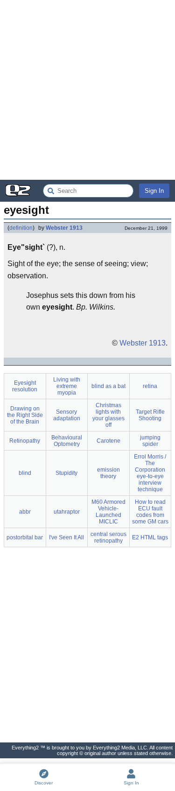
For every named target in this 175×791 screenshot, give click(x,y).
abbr (25, 511)
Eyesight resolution (24, 386)
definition (21, 228)
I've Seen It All (66, 537)
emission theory (108, 473)
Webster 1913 (64, 228)
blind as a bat (108, 386)
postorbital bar (25, 537)
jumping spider (150, 440)
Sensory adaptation (66, 415)
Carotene (108, 441)
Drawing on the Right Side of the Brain (25, 415)
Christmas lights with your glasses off (108, 415)
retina (150, 386)
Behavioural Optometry (66, 440)
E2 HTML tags (150, 537)
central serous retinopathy (108, 537)
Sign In (154, 190)
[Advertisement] (87, 89)
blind (25, 473)
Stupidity (66, 473)
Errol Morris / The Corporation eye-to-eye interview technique (150, 473)
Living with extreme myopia (66, 386)
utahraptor (67, 511)
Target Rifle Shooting (150, 415)
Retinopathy (24, 441)
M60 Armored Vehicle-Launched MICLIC (108, 512)
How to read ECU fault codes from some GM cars (150, 512)
